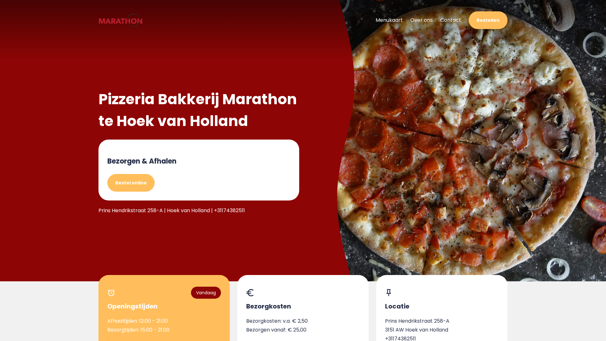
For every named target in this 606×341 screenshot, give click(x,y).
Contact (450, 20)
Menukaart (389, 20)
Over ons (421, 20)
